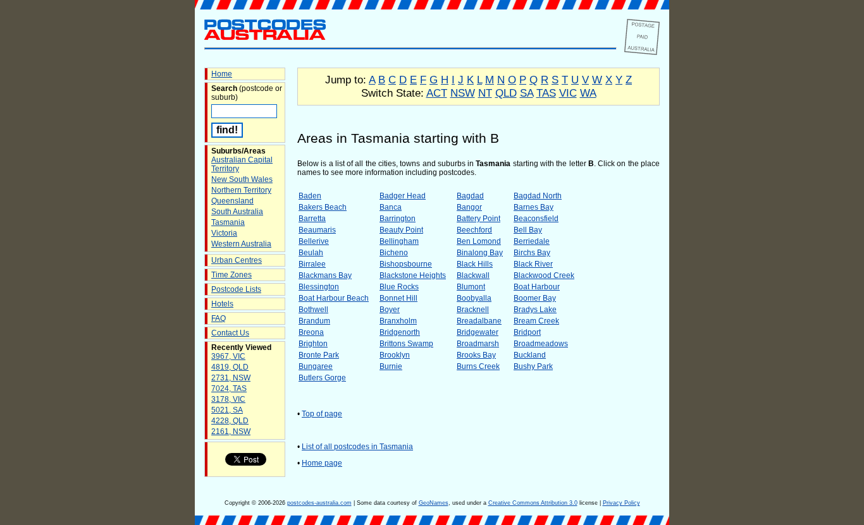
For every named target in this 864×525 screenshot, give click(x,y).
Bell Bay (528, 230)
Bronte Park (319, 355)
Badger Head (403, 195)
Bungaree (316, 366)
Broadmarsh (478, 343)
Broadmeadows (541, 343)
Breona (311, 332)
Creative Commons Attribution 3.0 (532, 503)
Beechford (474, 230)
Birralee (312, 264)
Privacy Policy (621, 503)
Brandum (314, 321)
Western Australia (241, 243)
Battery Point (478, 218)
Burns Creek (478, 366)
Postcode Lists (236, 289)
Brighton (313, 343)
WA (588, 93)
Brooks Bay (476, 355)
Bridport (527, 332)
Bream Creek (536, 321)
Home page (322, 463)
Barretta (312, 218)
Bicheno (394, 252)
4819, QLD (230, 367)
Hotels (222, 303)
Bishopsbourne (406, 264)
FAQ (218, 318)
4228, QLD (230, 420)
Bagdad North (538, 195)
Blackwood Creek (544, 275)
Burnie (391, 366)
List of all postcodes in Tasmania (357, 446)
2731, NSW (230, 377)
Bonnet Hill (398, 298)
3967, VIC (228, 356)
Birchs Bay (532, 252)
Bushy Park (533, 366)
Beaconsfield (536, 218)
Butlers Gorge (322, 377)
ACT (436, 93)
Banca (391, 207)
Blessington (319, 286)
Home (221, 73)
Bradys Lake (535, 309)
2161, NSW (230, 431)
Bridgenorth (400, 332)
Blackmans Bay (325, 275)
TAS (546, 93)
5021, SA (227, 410)
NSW (462, 93)
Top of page (322, 413)
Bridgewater (477, 332)
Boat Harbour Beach (334, 298)
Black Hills (475, 264)
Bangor (469, 207)
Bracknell (473, 309)
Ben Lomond (479, 241)
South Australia (237, 211)
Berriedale (532, 241)
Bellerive (314, 241)
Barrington (398, 218)
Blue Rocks (399, 286)
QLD (506, 93)
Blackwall (473, 275)
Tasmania (228, 222)
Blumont (471, 286)
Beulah (311, 252)
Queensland (232, 200)
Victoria (224, 233)
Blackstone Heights (413, 275)
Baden (310, 195)
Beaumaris (317, 230)
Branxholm (398, 321)
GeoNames (433, 503)
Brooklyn (395, 355)
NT (485, 93)
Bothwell (313, 309)
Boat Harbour (537, 286)
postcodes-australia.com (319, 503)
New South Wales (242, 179)
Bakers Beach (323, 207)
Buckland (530, 355)
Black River (533, 264)
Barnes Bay (533, 207)
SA (526, 93)
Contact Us (230, 333)
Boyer (390, 309)
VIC (568, 93)
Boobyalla (474, 298)
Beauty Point (401, 230)
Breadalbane (479, 321)
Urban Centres (236, 260)
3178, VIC (228, 399)
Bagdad (470, 195)
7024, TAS (229, 388)
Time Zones (231, 274)
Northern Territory (241, 190)
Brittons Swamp (406, 343)
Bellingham (399, 241)
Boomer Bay (535, 298)
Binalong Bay (480, 252)
